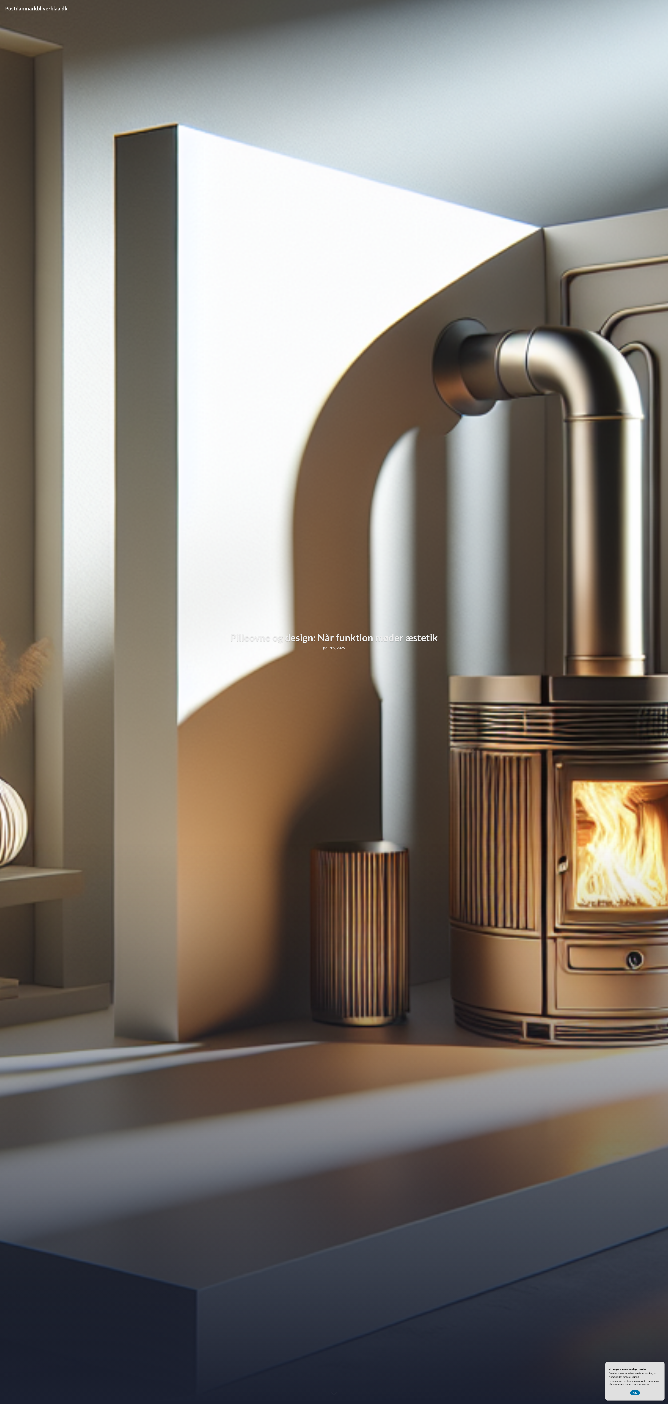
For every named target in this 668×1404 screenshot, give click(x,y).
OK (635, 1392)
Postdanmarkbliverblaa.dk (36, 8)
